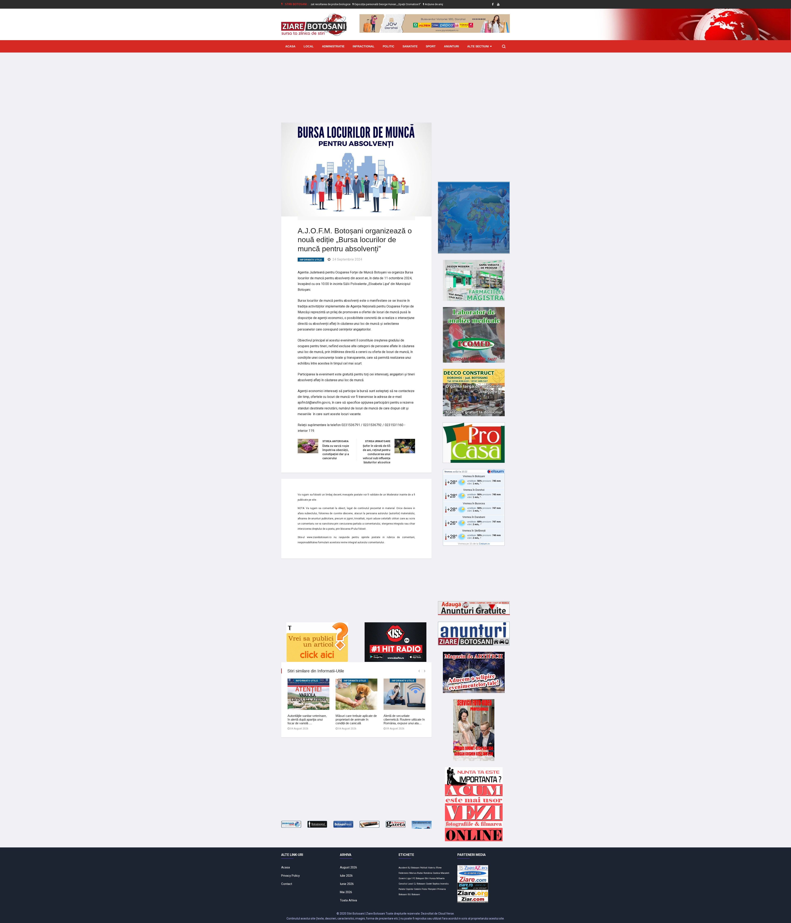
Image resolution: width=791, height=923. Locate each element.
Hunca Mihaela (437, 878)
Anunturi (451, 46)
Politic (388, 46)
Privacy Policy (290, 875)
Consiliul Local (406, 883)
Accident (403, 867)
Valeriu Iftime (435, 867)
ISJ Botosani (414, 867)
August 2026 (348, 867)
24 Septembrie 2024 (347, 259)
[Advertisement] (395, 84)
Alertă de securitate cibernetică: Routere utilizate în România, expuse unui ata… (404, 719)
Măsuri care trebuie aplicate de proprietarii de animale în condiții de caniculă (356, 719)
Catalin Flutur (420, 889)
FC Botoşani (418, 878)
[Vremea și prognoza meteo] (496, 471)
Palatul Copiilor (406, 889)
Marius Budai (416, 873)
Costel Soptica (433, 883)
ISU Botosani (414, 894)
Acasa (290, 46)
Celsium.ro (484, 543)
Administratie (333, 46)
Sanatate (410, 46)
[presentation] (419, 671)
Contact (286, 884)
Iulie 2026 (346, 875)
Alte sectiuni (478, 46)
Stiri (427, 878)
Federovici (404, 873)
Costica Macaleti (441, 873)
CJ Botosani (419, 883)
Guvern (402, 878)
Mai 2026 (346, 892)
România (428, 873)
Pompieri (432, 889)
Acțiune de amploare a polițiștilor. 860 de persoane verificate (430, 4)
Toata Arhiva (348, 900)
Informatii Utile (311, 259)
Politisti (423, 867)
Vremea (448, 471)
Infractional (363, 46)
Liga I (409, 878)
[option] (357, 4)
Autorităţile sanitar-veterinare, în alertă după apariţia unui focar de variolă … (307, 719)
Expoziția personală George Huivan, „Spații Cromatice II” (357, 4)
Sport (431, 46)
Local (309, 46)
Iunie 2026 (347, 884)
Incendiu (444, 883)
